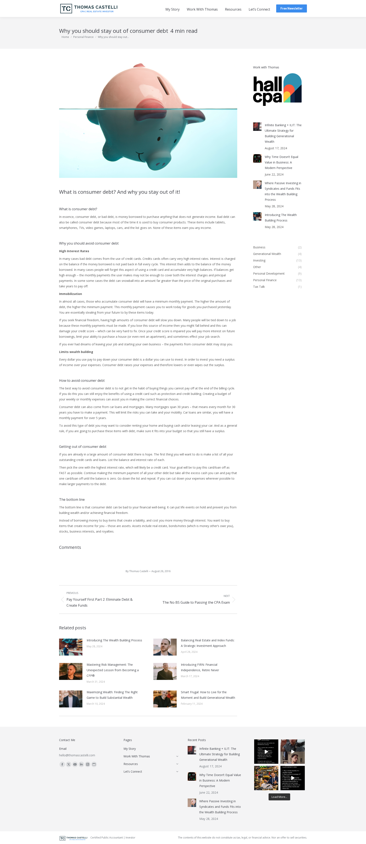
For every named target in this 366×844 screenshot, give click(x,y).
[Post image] (70, 647)
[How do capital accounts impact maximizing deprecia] (292, 751)
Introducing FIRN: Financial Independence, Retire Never (200, 667)
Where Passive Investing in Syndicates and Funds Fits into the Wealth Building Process (283, 191)
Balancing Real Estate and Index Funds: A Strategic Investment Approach (207, 643)
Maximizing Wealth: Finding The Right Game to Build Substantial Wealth (112, 695)
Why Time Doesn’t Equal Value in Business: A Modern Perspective (281, 162)
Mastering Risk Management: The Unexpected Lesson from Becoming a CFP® (113, 670)
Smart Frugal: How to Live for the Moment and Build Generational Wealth (208, 695)
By (137, 571)
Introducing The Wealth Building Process (114, 640)
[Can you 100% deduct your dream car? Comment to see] (266, 778)
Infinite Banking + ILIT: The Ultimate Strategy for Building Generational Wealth (283, 133)
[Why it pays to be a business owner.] (266, 751)
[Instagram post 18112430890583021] (292, 778)
